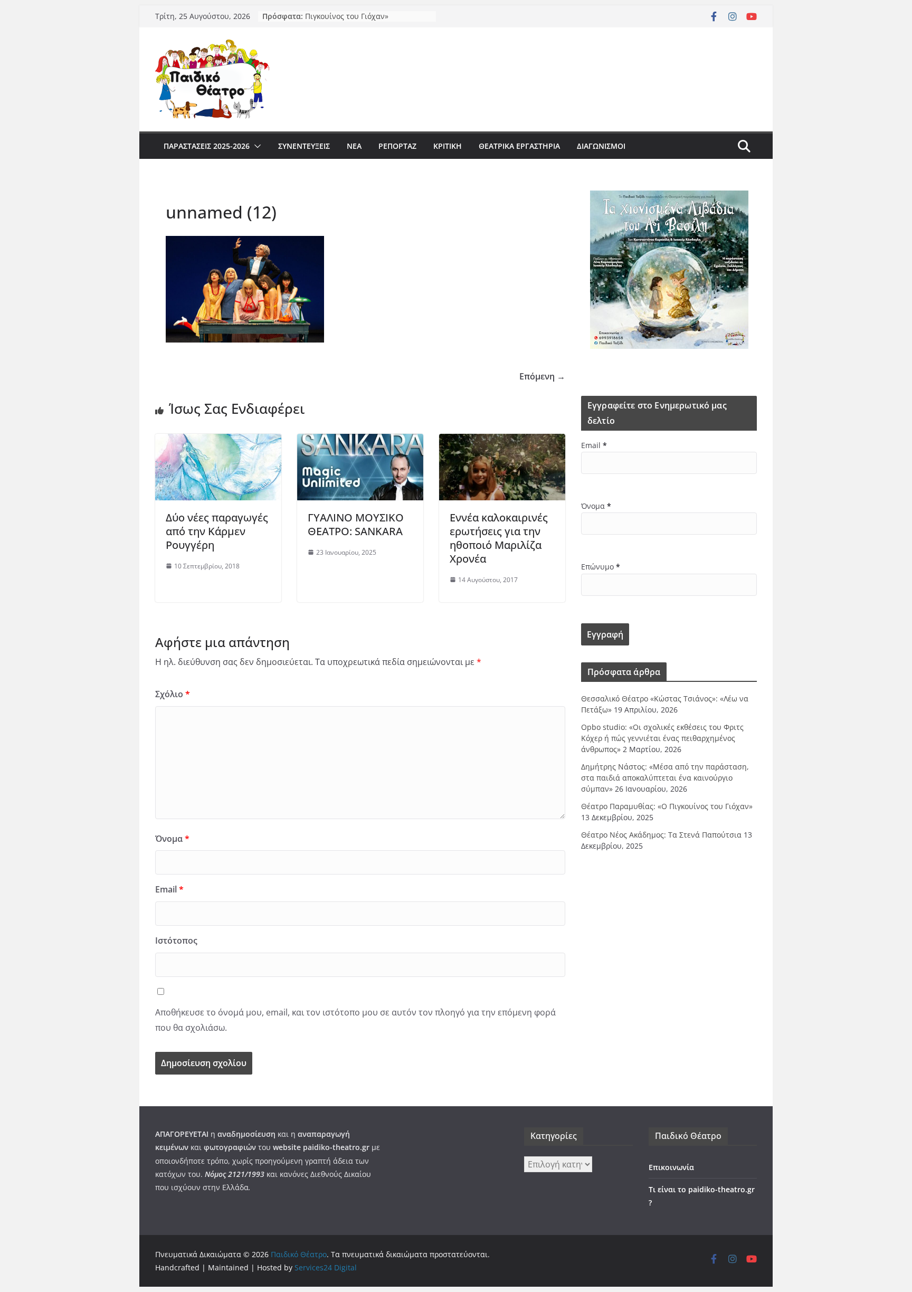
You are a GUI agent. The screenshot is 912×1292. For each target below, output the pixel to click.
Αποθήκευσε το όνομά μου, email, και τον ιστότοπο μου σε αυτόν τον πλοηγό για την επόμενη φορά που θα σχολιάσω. (355, 1019)
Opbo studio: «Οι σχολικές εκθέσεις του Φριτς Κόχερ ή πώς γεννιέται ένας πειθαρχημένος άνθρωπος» (662, 738)
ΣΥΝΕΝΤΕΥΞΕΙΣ (304, 146)
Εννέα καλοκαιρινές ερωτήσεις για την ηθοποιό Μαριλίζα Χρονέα (499, 538)
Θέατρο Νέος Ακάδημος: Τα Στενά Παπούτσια (661, 835)
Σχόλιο (172, 694)
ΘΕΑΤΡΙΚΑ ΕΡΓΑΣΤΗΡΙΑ (519, 146)
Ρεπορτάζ (397, 146)
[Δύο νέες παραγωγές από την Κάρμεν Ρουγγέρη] (218, 441)
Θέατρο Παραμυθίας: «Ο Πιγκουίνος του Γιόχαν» (348, 21)
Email (169, 889)
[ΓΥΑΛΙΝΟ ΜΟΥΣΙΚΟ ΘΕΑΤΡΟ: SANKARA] (360, 441)
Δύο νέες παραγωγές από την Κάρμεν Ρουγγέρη (217, 531)
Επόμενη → (542, 376)
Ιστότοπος (176, 940)
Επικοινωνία (671, 1167)
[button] (255, 146)
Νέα (354, 146)
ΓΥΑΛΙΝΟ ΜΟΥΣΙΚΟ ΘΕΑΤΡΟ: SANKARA (356, 524)
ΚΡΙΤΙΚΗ (447, 146)
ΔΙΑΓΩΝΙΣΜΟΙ (601, 146)
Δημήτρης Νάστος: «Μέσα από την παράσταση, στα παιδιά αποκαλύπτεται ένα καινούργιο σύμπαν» (665, 778)
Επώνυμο (600, 567)
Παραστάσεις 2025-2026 (207, 146)
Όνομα (172, 838)
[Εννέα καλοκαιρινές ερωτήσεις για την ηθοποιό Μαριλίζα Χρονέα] (502, 441)
